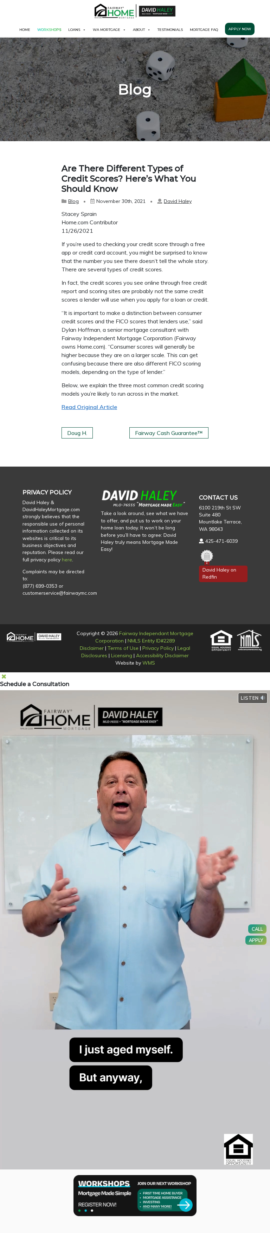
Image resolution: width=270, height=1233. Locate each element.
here (67, 559)
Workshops (49, 29)
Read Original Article (89, 406)
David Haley (178, 201)
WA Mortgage (106, 29)
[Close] (4, 676)
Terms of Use (123, 648)
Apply (256, 940)
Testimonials (170, 29)
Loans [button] (74, 29)
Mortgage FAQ (204, 29)
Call (257, 929)
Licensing (121, 655)
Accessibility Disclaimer (162, 655)
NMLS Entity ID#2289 (151, 641)
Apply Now (240, 29)
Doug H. (77, 432)
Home (24, 29)
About (139, 29)
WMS (148, 663)
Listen (250, 698)
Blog (73, 201)
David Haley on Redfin (219, 573)
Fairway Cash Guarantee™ (169, 432)
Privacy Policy (158, 648)
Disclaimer (92, 648)
